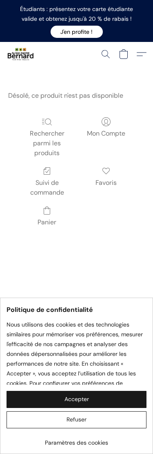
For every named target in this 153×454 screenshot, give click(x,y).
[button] (77, 32)
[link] (76, 439)
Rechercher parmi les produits (47, 143)
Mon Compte (106, 133)
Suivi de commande (47, 187)
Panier (47, 222)
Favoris (106, 182)
